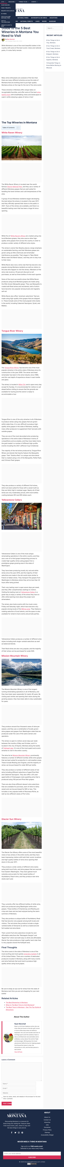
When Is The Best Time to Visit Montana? (20, 1005)
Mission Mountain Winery (15, 656)
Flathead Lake (8, 748)
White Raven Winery (12, 132)
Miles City (22, 384)
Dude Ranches (5, 5)
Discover (12, 2)
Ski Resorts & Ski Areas (39, 18)
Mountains (53, 18)
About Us (47, 1117)
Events (34, 2)
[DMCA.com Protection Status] (32, 1164)
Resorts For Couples (7, 10)
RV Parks (4, 13)
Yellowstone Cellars (12, 500)
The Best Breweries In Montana (17, 1002)
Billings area (26, 609)
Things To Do (23, 2)
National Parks (23, 18)
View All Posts (18, 1052)
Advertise (47, 1122)
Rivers (44, 21)
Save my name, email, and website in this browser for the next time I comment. (21, 1097)
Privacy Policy (47, 1130)
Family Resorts (6, 8)
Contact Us (47, 1120)
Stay (2, 2)
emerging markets (30, 954)
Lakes (37, 21)
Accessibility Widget (47, 1135)
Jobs (47, 1125)
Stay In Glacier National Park (5, 17)
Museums (52, 21)
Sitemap (47, 1132)
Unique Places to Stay (6, 25)
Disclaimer (47, 1127)
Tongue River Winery (12, 331)
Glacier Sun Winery (11, 819)
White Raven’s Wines (18, 236)
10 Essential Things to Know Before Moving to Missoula (53, 65)
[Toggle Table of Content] (17, 127)
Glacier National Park (14, 187)
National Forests (26, 21)
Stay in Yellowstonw (5, 21)
